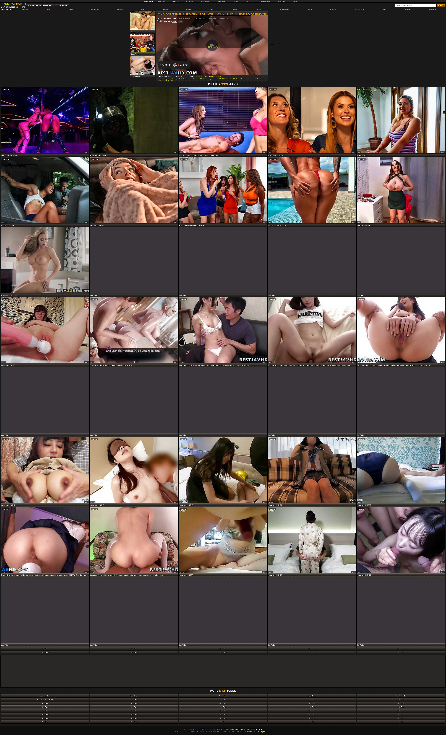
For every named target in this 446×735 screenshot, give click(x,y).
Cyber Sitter (267, 732)
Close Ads (214, 47)
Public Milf (221, 79)
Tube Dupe (6, 89)
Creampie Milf (176, 79)
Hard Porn (249, 1)
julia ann (258, 9)
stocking (120, 9)
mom (71, 9)
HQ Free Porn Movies (45, 700)
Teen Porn (134, 696)
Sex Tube (45, 649)
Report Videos (215, 76)
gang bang (432, 9)
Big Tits (175, 1)
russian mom (359, 9)
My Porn (235, 1)
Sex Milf (170, 80)
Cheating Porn (205, 1)
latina (384, 9)
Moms (164, 80)
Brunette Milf (230, 79)
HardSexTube (265, 1)
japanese (25, 9)
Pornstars (48, 5)
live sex (295, 1)
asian (211, 9)
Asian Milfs (240, 79)
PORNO (13, 4)
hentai (49, 9)
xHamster (204, 76)
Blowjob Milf (197, 79)
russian (165, 9)
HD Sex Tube (161, 1)
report (86, 152)
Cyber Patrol (248, 732)
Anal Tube (221, 1)
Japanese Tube (45, 696)
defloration (94, 9)
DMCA (243, 729)
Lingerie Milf (212, 79)
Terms (226, 729)
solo (142, 9)
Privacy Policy (235, 729)
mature (188, 9)
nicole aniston (284, 9)
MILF (205, 79)
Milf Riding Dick (250, 79)
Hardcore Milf (187, 79)
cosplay (234, 9)
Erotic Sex (189, 1)
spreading (333, 9)
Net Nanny (258, 732)
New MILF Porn (34, 5)
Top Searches (62, 5)
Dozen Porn (223, 696)
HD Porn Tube (401, 696)
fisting (310, 9)
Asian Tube (281, 1)
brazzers (408, 9)
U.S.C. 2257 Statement (254, 729)
